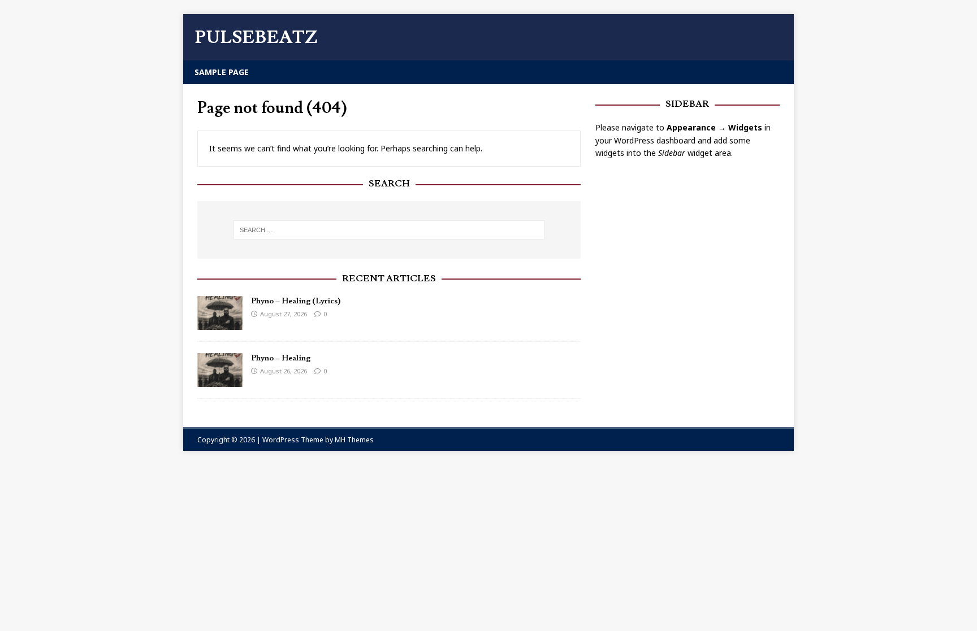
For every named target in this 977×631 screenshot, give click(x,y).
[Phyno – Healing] (220, 380)
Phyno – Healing (280, 358)
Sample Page (221, 72)
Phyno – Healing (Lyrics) (295, 301)
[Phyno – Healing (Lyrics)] (220, 322)
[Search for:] (389, 230)
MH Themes (354, 440)
